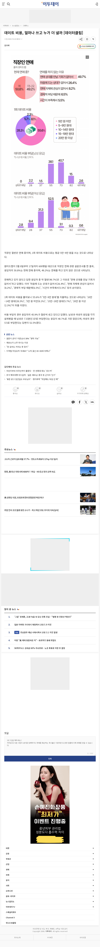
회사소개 (17, 937)
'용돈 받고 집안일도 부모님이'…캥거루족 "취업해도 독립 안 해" (32, 379)
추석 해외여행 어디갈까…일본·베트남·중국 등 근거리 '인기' (31, 375)
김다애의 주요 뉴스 (12, 366)
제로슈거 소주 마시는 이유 (17, 342)
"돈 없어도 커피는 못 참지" (17, 346)
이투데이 (6, 25)
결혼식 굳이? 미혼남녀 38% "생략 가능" (22, 338)
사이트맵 (83, 937)
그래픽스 (26, 25)
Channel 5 (10, 917)
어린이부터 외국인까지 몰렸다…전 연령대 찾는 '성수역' (29, 370)
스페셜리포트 (11, 912)
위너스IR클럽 (11, 923)
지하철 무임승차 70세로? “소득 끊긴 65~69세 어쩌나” (28, 351)
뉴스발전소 (15, 25)
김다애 (6, 45)
